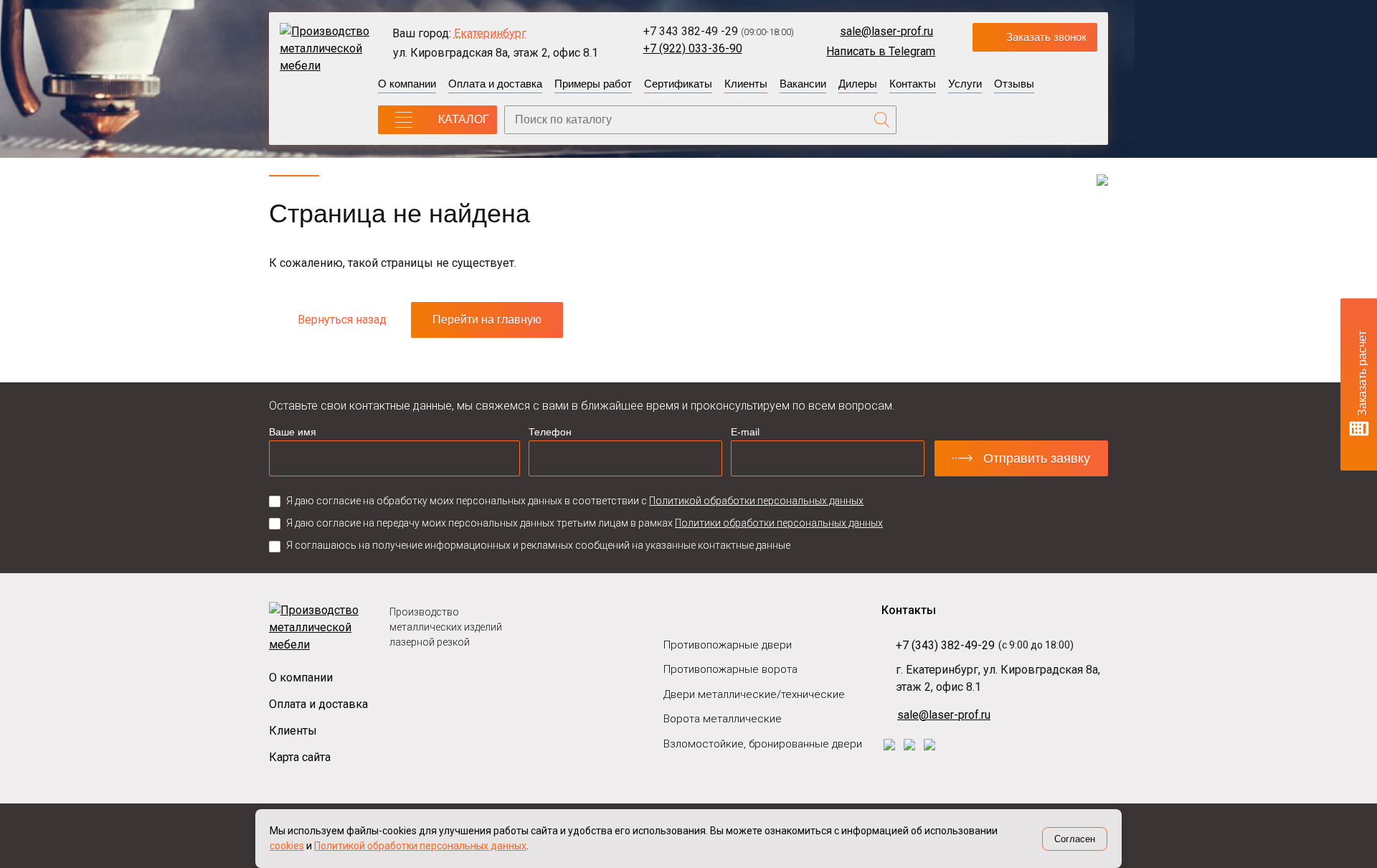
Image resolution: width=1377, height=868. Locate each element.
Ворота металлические (722, 718)
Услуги (965, 83)
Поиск (882, 119)
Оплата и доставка (495, 83)
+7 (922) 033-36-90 (692, 48)
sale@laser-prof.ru (886, 31)
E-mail (745, 432)
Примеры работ (593, 83)
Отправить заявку (1036, 458)
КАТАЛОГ (463, 119)
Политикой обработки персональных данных (756, 500)
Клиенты (745, 83)
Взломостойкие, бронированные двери (762, 743)
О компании (407, 83)
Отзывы (1014, 83)
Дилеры (857, 83)
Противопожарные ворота (730, 669)
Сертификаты (678, 83)
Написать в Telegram (880, 51)
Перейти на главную (486, 319)
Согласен (1074, 839)
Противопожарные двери (727, 644)
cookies (287, 846)
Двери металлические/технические (754, 694)
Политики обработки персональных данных (779, 523)
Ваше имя (292, 432)
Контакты (912, 83)
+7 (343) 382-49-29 (945, 645)
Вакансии (803, 83)
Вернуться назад (342, 319)
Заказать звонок (1046, 37)
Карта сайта (300, 757)
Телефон (550, 432)
